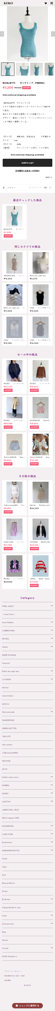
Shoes (5, 940)
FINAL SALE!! (8, 606)
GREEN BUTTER (9, 728)
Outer (5, 858)
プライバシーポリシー (12, 971)
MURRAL (6, 785)
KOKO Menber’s (9, 956)
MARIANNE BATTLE (10, 850)
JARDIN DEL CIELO (10, 810)
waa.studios (7, 696)
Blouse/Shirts (8, 883)
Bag (4, 932)
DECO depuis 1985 (10, 818)
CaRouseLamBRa (10, 753)
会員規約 (7, 980)
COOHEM (6, 679)
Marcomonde (8, 712)
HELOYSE (6, 761)
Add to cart (27, 162)
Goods (5, 948)
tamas (5, 647)
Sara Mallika (8, 622)
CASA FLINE (7, 834)
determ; (5, 704)
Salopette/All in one (11, 907)
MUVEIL (5, 639)
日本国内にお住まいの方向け (27, 171)
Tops (4, 867)
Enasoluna (7, 842)
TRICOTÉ (6, 736)
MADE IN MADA (9, 655)
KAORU (5, 793)
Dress (5, 891)
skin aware (7, 744)
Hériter (5, 687)
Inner (4, 915)
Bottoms (6, 899)
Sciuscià (6, 663)
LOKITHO (6, 801)
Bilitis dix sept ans (10, 671)
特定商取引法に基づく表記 (14, 976)
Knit (4, 875)
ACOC (5, 769)
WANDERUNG (8, 720)
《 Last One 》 (9, 614)
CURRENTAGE (8, 630)
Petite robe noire (10, 777)
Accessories (8, 924)
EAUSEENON (8, 826)
